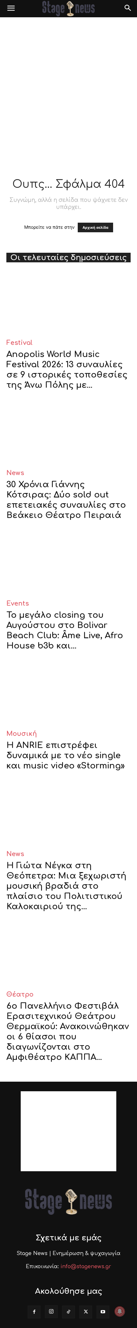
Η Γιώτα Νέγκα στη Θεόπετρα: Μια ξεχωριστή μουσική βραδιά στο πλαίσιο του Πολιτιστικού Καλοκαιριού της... (66, 886)
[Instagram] (51, 1311)
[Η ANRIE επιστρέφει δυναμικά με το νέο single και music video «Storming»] (68, 693)
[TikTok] (68, 1312)
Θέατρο (19, 994)
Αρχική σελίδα (95, 227)
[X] (85, 1312)
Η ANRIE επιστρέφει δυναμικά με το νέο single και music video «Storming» (65, 755)
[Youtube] (103, 1312)
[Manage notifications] (120, 1311)
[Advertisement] (68, 89)
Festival (19, 342)
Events (17, 603)
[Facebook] (34, 1312)
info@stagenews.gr (86, 1266)
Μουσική (21, 733)
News (15, 473)
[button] (11, 8)
